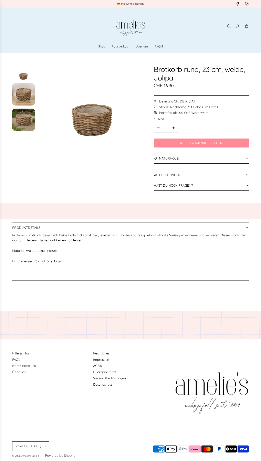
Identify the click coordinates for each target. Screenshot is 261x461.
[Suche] (228, 26)
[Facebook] (237, 4)
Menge (159, 119)
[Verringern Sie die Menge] (158, 127)
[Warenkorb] (246, 26)
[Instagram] (246, 4)
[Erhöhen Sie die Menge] (173, 127)
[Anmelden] (237, 26)
